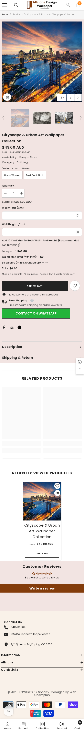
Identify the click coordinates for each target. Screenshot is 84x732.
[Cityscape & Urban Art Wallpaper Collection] (42, 501)
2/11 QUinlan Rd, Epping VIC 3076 (31, 644)
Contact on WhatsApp (36, 313)
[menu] (4, 5)
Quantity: (8, 185)
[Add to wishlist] (57, 486)
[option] (42, 61)
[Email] (11, 327)
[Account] (68, 5)
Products (18, 14)
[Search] (16, 5)
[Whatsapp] (19, 327)
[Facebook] (4, 327)
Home (5, 14)
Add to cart (35, 285)
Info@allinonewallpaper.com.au (31, 634)
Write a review (42, 588)
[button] (70, 97)
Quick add (42, 553)
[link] (75, 286)
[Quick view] (57, 493)
